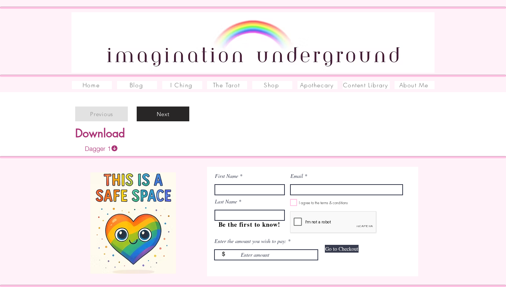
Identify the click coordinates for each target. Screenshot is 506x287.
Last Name (226, 201)
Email (296, 176)
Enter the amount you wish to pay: (250, 241)
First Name (226, 176)
